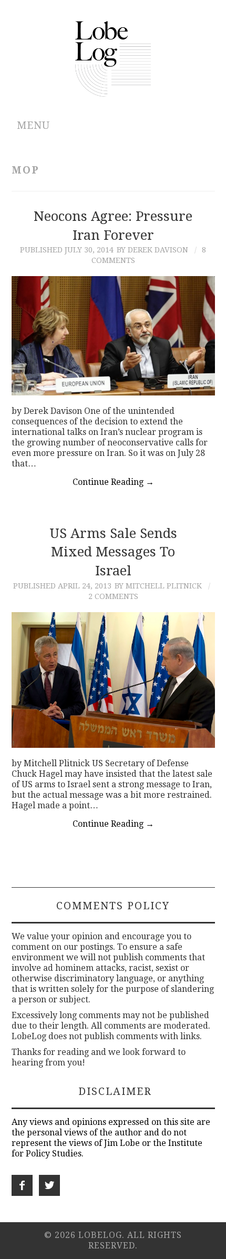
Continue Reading (113, 482)
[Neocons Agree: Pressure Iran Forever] (113, 335)
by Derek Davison (152, 250)
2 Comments (113, 596)
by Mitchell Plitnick (158, 586)
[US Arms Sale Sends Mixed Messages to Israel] (113, 680)
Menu (33, 125)
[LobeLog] (113, 58)
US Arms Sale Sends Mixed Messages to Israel (113, 552)
